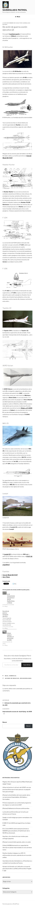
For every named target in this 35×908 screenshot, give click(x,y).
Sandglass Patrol (15, 10)
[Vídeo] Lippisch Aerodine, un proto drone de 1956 (10, 636)
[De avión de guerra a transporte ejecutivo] (10, 618)
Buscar (5, 722)
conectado (19, 688)
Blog (6, 675)
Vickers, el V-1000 (26, 408)
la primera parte (14, 34)
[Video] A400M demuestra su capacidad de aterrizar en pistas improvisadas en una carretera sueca (17, 847)
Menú (18, 16)
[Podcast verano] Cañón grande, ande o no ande (17, 842)
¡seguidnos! (6, 564)
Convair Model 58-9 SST (10, 575)
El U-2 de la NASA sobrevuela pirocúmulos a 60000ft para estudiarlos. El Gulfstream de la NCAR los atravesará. (16, 831)
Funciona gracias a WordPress (11, 904)
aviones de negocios (12, 678)
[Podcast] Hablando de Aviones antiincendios (16, 808)
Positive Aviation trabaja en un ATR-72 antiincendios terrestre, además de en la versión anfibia (17, 855)
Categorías (6, 888)
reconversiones (26, 678)
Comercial (13, 675)
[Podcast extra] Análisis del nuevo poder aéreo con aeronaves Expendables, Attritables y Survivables (16, 797)
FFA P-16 (29, 556)
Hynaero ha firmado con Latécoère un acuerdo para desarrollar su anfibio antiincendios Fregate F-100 (17, 869)
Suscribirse (26, 665)
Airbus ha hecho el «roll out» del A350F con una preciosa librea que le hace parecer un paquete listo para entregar (17, 789)
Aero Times (6, 577)
